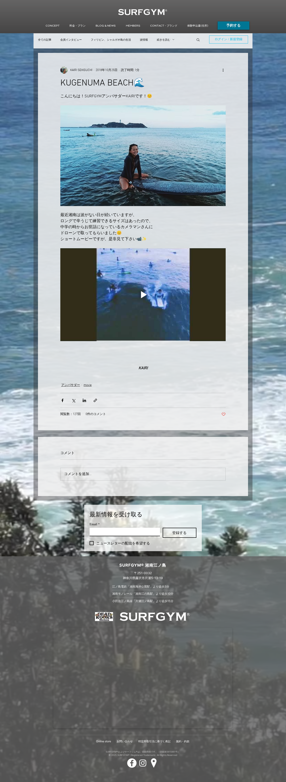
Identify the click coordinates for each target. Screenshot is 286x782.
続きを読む (163, 39)
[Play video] (143, 294)
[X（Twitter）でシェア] (73, 400)
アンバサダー (70, 385)
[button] (105, 25)
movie (88, 385)
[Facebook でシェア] (62, 400)
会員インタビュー (71, 39)
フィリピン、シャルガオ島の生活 (111, 39)
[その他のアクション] (223, 70)
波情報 (144, 39)
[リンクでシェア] (95, 400)
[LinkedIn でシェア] (84, 400)
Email (95, 524)
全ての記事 (44, 39)
